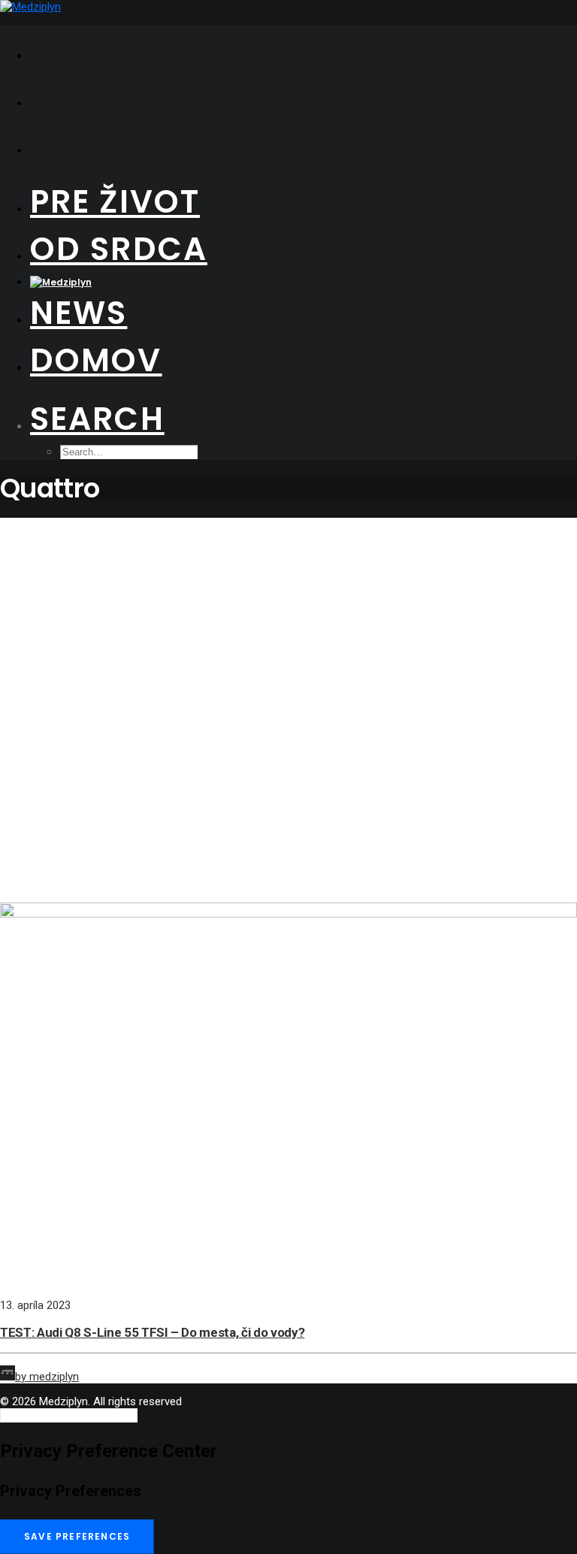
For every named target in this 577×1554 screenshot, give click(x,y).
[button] (97, 419)
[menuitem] (303, 48)
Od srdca (118, 249)
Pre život (115, 202)
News (78, 313)
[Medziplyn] (288, 7)
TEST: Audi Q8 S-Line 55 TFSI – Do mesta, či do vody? (152, 1332)
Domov (96, 360)
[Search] (68, 1415)
